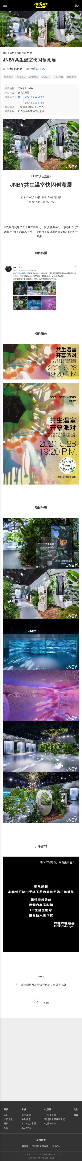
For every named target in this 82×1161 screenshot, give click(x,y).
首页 (5, 52)
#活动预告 (8, 77)
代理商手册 (50, 1115)
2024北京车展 (29, 1123)
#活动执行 (46, 77)
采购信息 (26, 1119)
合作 (76, 1109)
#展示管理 (58, 77)
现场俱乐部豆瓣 (40, 1146)
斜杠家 (25, 1146)
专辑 (24, 1109)
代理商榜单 (50, 1123)
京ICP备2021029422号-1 (41, 1158)
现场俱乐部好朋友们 (54, 1119)
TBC (42, 68)
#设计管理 (71, 77)
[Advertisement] (41, 1059)
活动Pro (56, 1146)
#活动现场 (21, 77)
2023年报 (26, 1127)
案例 (12, 52)
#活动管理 (33, 77)
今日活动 (8, 1119)
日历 (6, 1123)
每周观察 (26, 1115)
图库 (6, 1127)
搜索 (76, 1115)
